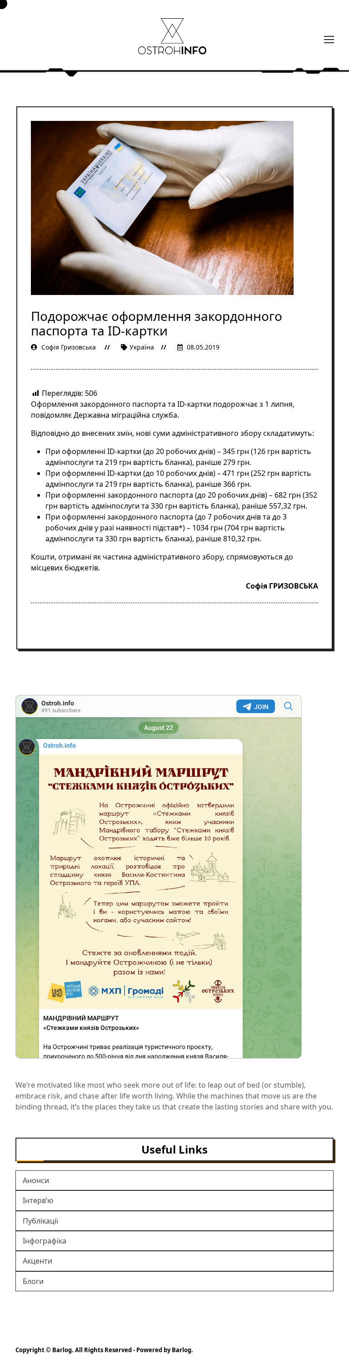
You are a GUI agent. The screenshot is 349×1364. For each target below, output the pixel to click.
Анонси (36, 1180)
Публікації (40, 1221)
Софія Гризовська (69, 347)
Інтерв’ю (38, 1200)
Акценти (37, 1261)
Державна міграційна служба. (126, 415)
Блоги (33, 1281)
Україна (142, 347)
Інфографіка (44, 1241)
